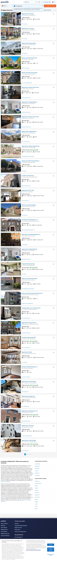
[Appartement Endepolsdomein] (11, 107)
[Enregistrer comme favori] (53, 14)
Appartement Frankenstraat (29, 322)
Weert (36, 508)
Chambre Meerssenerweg (28, 263)
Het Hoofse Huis (25, 200)
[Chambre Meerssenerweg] (11, 269)
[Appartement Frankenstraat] (11, 327)
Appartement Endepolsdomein (29, 102)
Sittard (36, 499)
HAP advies (24, 171)
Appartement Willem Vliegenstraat (31, 146)
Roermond (37, 497)
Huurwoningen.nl (19, 537)
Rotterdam (37, 466)
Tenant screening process (20, 531)
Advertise (3, 525)
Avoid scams (17, 529)
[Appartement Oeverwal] (11, 430)
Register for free (18, 527)
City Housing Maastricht (27, 435)
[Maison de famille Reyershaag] (11, 283)
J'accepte (50, 544)
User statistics (4, 531)
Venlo (36, 504)
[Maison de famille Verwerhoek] (11, 77)
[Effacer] (36, 2)
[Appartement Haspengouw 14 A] (11, 416)
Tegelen (36, 501)
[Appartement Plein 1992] (11, 195)
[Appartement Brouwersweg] (11, 48)
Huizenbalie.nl (25, 244)
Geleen (36, 485)
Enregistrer (50, 5)
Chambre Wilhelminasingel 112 (29, 366)
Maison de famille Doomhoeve (29, 58)
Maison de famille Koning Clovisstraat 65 (32, 293)
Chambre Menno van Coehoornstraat (31, 308)
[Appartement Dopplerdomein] (11, 136)
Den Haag (37, 468)
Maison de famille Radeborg (29, 205)
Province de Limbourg (5, 481)
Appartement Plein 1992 (28, 190)
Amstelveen (37, 475)
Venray (36, 506)
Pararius (5, 2)
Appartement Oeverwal (28, 425)
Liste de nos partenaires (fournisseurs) (33, 550)
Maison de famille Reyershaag (29, 278)
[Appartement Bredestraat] (11, 401)
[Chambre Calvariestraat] (11, 180)
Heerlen (36, 490)
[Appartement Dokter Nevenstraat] (11, 92)
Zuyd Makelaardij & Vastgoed (28, 156)
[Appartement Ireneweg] (11, 19)
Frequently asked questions (21, 525)
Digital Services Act (5, 533)
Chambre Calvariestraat (28, 175)
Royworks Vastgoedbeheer (27, 303)
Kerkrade (37, 492)
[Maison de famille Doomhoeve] (11, 63)
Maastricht (3, 497)
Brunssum (37, 481)
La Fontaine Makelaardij (27, 82)
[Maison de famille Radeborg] (11, 210)
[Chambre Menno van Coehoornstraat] (11, 313)
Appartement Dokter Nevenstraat (30, 87)
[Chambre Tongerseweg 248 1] (11, 342)
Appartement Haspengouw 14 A (30, 411)
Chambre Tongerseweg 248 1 (29, 337)
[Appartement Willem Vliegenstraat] (11, 151)
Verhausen (24, 274)
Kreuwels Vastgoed (26, 377)
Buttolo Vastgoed (25, 68)
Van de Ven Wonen (26, 141)
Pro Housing (24, 24)
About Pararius (4, 523)
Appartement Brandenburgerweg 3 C (31, 234)
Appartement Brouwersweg (29, 43)
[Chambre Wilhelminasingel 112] (11, 372)
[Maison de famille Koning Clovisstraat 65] (11, 298)
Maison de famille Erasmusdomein (30, 161)
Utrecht (36, 470)
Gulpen (36, 488)
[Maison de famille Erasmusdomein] (11, 166)
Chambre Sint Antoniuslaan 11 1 (30, 219)
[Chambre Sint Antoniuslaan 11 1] (11, 224)
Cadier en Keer (38, 483)
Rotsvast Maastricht (26, 347)
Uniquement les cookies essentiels (50, 549)
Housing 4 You (25, 53)
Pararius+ (17, 523)
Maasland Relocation (26, 97)
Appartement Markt (27, 352)
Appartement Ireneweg (28, 13)
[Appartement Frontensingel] (11, 386)
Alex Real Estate (25, 391)
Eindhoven (37, 473)
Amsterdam (37, 464)
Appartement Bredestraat (28, 396)
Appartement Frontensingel (29, 381)
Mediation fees (4, 529)
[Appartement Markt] (11, 357)
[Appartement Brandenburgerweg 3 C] (11, 239)
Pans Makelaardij (25, 406)
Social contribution (5, 535)
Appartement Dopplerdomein (29, 131)
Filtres (5, 5)
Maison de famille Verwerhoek (29, 72)
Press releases (4, 527)
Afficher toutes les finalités (50, 555)
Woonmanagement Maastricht (28, 229)
